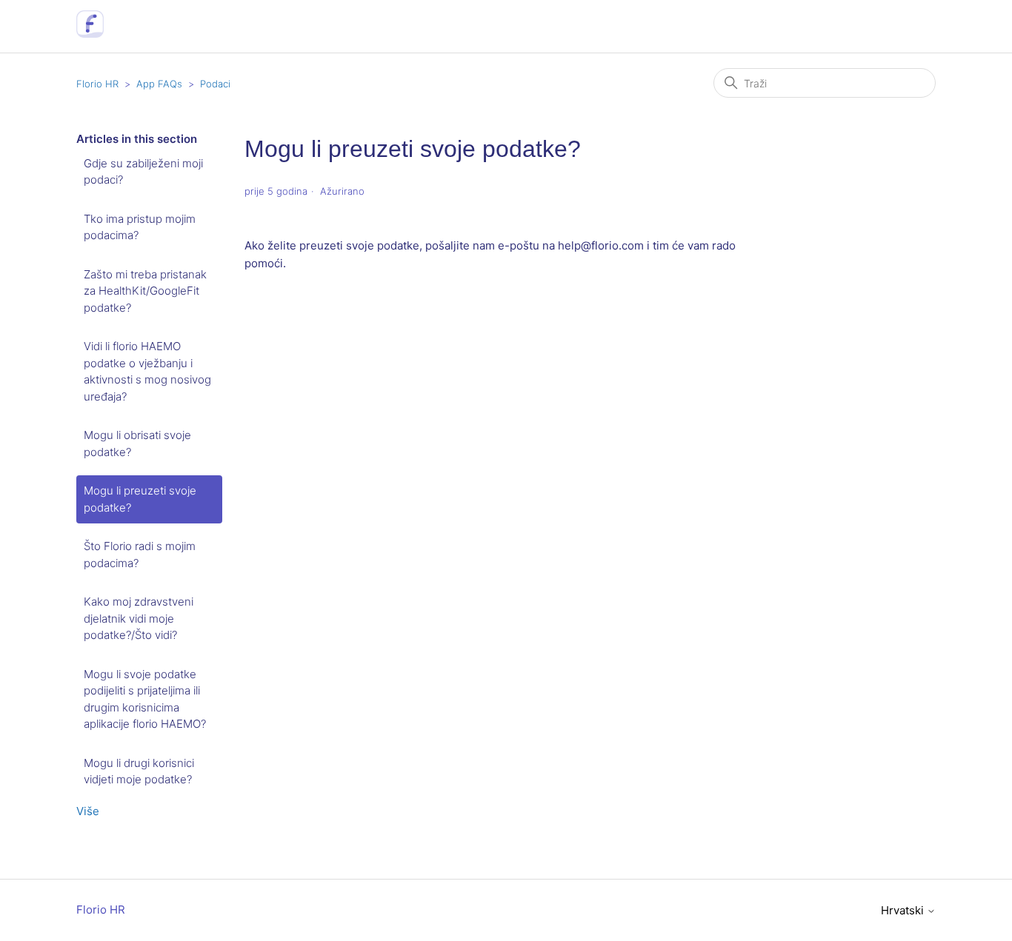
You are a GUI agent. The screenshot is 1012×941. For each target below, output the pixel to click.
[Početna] (90, 34)
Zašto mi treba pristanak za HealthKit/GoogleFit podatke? (145, 291)
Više (87, 811)
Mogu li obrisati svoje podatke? (137, 443)
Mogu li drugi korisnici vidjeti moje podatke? (139, 771)
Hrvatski (904, 910)
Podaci (215, 84)
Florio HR (97, 84)
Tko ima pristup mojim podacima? (140, 227)
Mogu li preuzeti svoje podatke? (140, 499)
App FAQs (159, 84)
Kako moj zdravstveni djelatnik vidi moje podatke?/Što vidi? (138, 618)
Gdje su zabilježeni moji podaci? (143, 171)
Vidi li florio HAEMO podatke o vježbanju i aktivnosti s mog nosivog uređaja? (147, 371)
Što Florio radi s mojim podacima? (140, 554)
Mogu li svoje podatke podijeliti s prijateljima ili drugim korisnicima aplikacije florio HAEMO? (145, 699)
